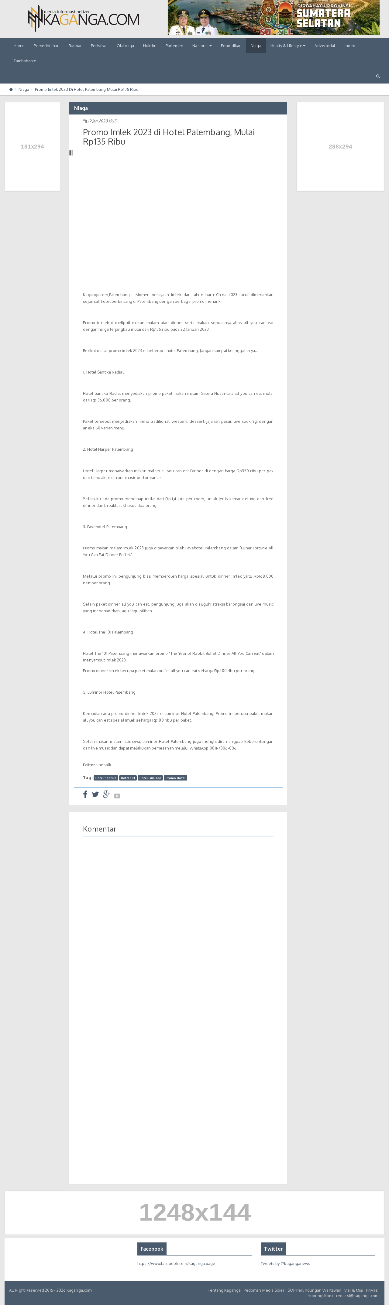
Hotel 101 (128, 778)
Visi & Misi (353, 1290)
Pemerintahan (46, 45)
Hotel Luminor (150, 778)
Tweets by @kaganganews (285, 1263)
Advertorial (325, 45)
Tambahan (23, 60)
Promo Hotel (175, 778)
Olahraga (125, 45)
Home (19, 45)
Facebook (152, 1249)
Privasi (372, 1290)
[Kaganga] (83, 18)
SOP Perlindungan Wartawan (314, 1290)
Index (350, 45)
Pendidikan (231, 45)
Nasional (200, 45)
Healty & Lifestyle (286, 45)
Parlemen (175, 45)
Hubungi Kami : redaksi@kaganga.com (343, 1295)
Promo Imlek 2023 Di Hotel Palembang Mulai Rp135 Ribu (87, 89)
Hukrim (150, 45)
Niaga (256, 45)
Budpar (75, 45)
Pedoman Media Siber (264, 1290)
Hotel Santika (105, 778)
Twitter (273, 1249)
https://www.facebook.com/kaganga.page (176, 1263)
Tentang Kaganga (224, 1290)
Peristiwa (99, 45)
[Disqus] (178, 929)
